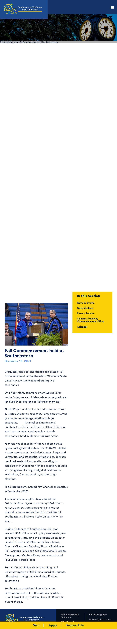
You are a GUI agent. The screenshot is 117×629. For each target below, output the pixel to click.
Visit (36, 625)
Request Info (75, 625)
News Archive (85, 308)
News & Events (12, 42)
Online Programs (98, 614)
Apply (53, 625)
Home (3, 42)
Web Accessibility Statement (70, 615)
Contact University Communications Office (90, 320)
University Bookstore (100, 619)
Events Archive (85, 313)
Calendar (82, 326)
